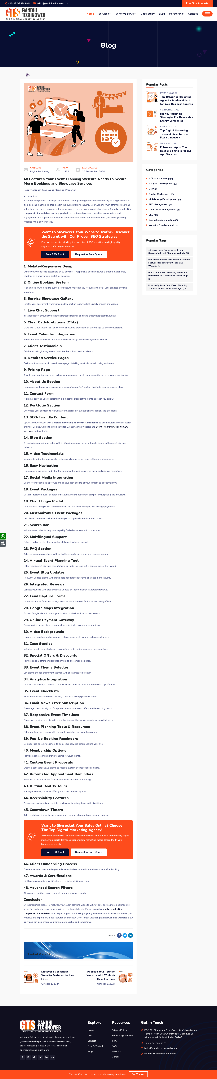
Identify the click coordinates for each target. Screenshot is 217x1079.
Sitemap (116, 1051)
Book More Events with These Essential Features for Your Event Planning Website (169, 262)
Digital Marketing (161, 194)
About (91, 1035)
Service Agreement (122, 1035)
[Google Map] (34, 1057)
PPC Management (160, 204)
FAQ (114, 1046)
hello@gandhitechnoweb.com (53, 3)
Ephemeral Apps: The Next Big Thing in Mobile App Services (175, 151)
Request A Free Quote (88, 254)
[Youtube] (52, 1057)
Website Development (163, 225)
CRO (153, 188)
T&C (114, 1040)
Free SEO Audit (55, 254)
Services (104, 13)
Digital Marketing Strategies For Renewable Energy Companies (176, 117)
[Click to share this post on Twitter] (125, 935)
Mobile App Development (165, 199)
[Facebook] (22, 1057)
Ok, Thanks (138, 1074)
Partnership (176, 13)
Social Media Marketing (163, 220)
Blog (162, 13)
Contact (193, 13)
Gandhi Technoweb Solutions (160, 1053)
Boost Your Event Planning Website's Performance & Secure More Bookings (168, 275)
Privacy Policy (119, 1030)
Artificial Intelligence (163, 183)
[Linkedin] (46, 1057)
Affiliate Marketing (161, 178)
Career (115, 1056)
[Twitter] (40, 1057)
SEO (153, 215)
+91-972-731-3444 (19, 3)
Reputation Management (164, 209)
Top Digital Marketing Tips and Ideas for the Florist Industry (174, 134)
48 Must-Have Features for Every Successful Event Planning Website (168, 251)
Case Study (148, 13)
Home (90, 13)
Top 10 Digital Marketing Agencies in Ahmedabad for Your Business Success (176, 100)
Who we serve (125, 13)
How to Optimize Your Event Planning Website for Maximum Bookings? (167, 287)
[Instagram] (28, 1057)
